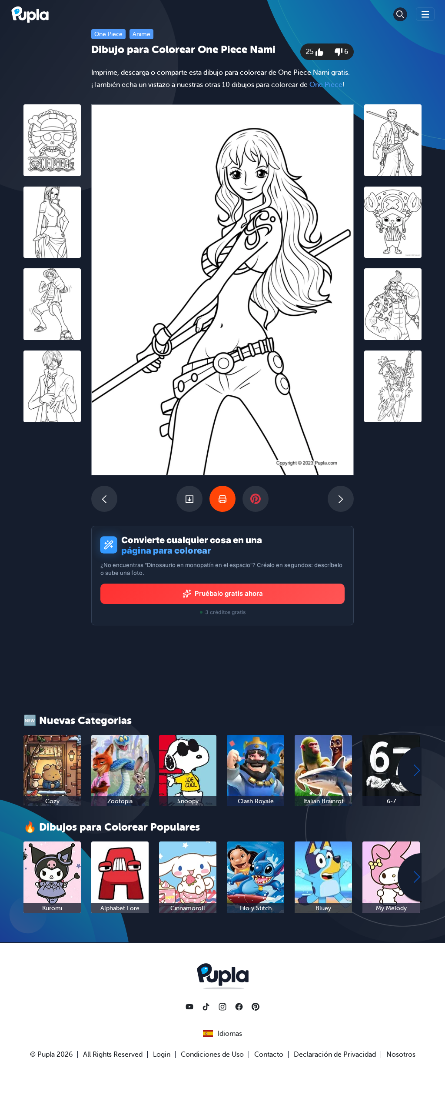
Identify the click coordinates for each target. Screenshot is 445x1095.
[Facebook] (239, 1006)
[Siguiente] (341, 499)
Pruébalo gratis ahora (229, 593)
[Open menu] (425, 14)
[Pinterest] (255, 1006)
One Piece (108, 34)
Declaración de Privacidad (335, 1054)
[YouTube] (189, 1006)
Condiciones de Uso (212, 1054)
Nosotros (400, 1054)
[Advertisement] (52, 563)
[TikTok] (206, 1006)
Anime (141, 34)
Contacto (268, 1054)
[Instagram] (222, 1006)
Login (161, 1054)
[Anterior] (104, 499)
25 (310, 52)
